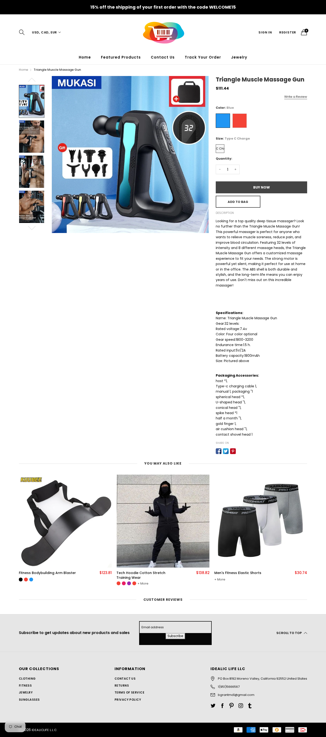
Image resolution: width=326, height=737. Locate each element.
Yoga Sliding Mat (239, 573)
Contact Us (163, 57)
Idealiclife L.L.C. (45, 730)
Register (287, 32)
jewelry (239, 57)
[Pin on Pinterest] (233, 451)
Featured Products (121, 57)
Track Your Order (203, 57)
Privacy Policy (128, 700)
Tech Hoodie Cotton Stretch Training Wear (53, 575)
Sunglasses (29, 700)
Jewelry (26, 692)
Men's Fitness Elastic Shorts (150, 573)
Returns (122, 685)
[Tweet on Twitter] (226, 451)
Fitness (25, 685)
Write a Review (295, 96)
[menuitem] (85, 57)
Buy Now (261, 187)
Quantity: (224, 158)
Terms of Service (130, 692)
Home (85, 57)
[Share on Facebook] (218, 451)
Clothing (27, 679)
